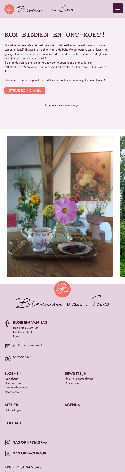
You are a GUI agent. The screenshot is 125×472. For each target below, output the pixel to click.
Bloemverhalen (13, 392)
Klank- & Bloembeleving (79, 379)
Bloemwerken (12, 383)
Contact (12, 423)
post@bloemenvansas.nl (27, 345)
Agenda (72, 405)
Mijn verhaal (72, 383)
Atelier (11, 405)
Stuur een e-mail (25, 90)
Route (16, 336)
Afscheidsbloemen (15, 387)
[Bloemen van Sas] (47, 9)
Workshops (11, 379)
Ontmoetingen (13, 410)
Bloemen (12, 373)
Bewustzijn (76, 373)
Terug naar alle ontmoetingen (62, 105)
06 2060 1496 (22, 357)
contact (25, 80)
